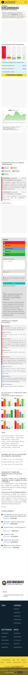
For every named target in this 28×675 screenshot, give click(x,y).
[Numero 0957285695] (7, 428)
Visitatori (23, 660)
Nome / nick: (6, 272)
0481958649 (4, 633)
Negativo (7, 242)
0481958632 (17, 616)
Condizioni (8, 662)
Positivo (7, 254)
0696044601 (7, 350)
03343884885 (17, 636)
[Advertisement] (14, 31)
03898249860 (13, 523)
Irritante (7, 245)
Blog (14, 660)
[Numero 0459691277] (7, 406)
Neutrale (8, 251)
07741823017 (17, 640)
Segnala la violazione (6, 203)
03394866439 (17, 619)
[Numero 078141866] (7, 417)
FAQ (18, 660)
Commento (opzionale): (8, 259)
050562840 (7, 326)
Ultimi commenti (17, 662)
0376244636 (15, 547)
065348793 (17, 643)
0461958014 (17, 633)
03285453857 (5, 640)
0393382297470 (8, 366)
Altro (15, 672)
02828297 (16, 609)
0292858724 (7, 376)
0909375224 (15, 531)
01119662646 (14, 542)
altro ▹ (24, 65)
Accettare (20, 672)
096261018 (7, 356)
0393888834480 (8, 384)
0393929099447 (18, 647)
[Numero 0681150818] (20, 428)
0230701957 (13, 518)
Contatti (25, 662)
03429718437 (7, 339)
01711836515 (14, 536)
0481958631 (17, 612)
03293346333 (7, 332)
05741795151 (5, 643)
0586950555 (4, 647)
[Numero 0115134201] (20, 417)
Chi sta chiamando (6, 660)
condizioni (16, 278)
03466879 (4, 636)
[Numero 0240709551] (20, 406)
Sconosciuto (9, 248)
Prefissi (2, 662)
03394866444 (17, 623)
